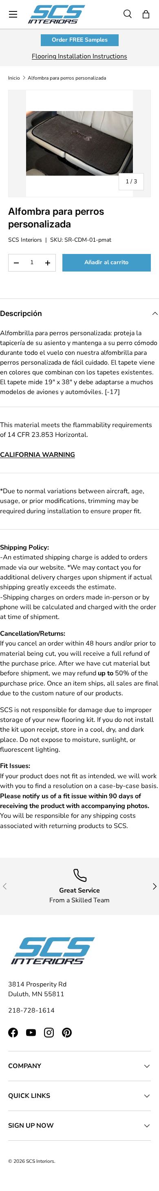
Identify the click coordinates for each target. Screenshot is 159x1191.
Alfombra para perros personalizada (67, 78)
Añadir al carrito (106, 262)
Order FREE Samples (80, 40)
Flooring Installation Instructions (79, 56)
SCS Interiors (25, 240)
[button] (146, 14)
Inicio (14, 78)
